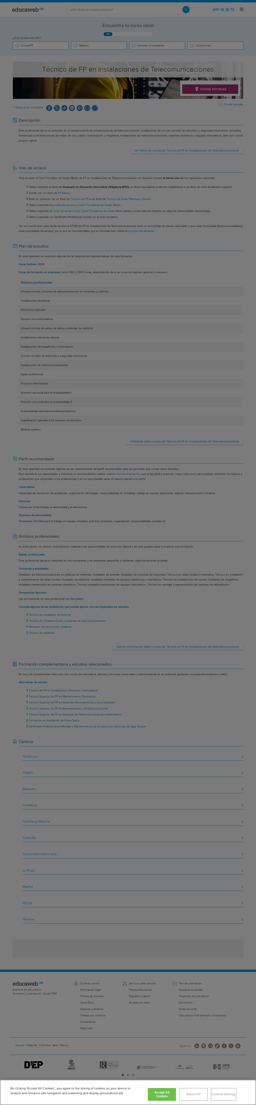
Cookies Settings (224, 1094)
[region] (128, 1092)
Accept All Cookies (161, 1094)
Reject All (193, 1094)
